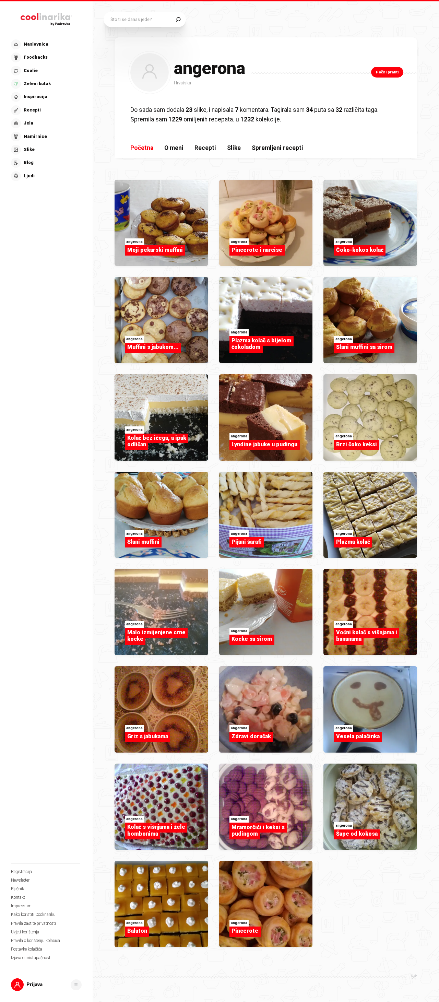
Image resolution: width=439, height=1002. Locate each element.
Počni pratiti (387, 72)
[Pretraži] (178, 19)
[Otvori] (76, 984)
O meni (173, 147)
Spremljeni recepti (277, 147)
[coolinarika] (46, 17)
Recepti (205, 147)
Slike (234, 147)
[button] (45, 110)
